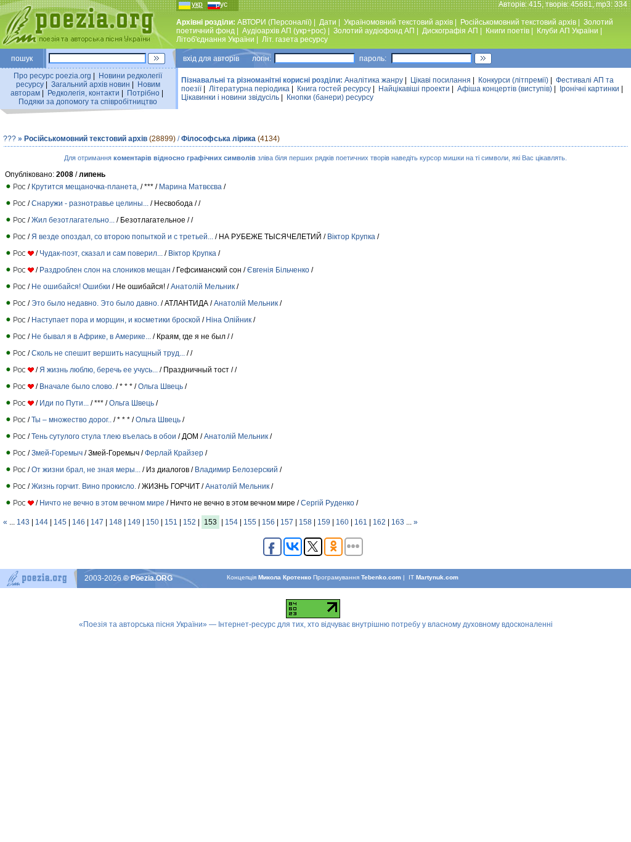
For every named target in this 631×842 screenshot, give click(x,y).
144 (41, 522)
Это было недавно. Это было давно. (95, 303)
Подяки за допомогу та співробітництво (87, 101)
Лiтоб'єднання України (215, 39)
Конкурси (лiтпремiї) (513, 80)
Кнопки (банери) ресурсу (330, 97)
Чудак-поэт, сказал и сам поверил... (101, 253)
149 (134, 522)
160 (342, 522)
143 (23, 522)
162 (379, 522)
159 (323, 522)
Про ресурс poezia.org (52, 76)
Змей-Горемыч (57, 453)
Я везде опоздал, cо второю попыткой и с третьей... (122, 236)
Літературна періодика (249, 88)
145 (60, 522)
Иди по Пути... (64, 403)
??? (9, 138)
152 (189, 522)
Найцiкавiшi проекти (414, 88)
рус (221, 4)
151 (171, 522)
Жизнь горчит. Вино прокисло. (83, 486)
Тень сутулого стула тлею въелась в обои (103, 436)
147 (97, 522)
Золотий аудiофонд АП (374, 31)
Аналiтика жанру (373, 80)
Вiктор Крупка (352, 236)
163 (397, 522)
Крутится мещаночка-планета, (85, 186)
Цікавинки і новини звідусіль (230, 97)
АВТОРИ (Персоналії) (274, 22)
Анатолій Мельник (204, 286)
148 (115, 522)
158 (305, 522)
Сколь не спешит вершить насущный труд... (108, 353)
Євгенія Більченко (278, 270)
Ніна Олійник (228, 320)
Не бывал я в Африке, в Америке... (91, 336)
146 (78, 522)
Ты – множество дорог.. (71, 419)
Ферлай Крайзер (174, 453)
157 (286, 522)
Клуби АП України (567, 31)
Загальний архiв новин (90, 84)
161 (360, 522)
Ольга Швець (160, 386)
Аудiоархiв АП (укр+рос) (284, 31)
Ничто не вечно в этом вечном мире (102, 503)
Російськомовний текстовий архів (518, 22)
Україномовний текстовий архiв (398, 22)
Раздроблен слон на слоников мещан (105, 270)
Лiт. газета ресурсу (295, 39)
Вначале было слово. (76, 386)
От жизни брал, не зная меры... (85, 469)
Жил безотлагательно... (73, 220)
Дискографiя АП (450, 31)
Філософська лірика (218, 138)
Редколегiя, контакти (83, 93)
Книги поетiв (507, 31)
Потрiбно (143, 93)
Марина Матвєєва (190, 186)
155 (249, 522)
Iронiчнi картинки (589, 88)
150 (152, 522)
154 (231, 522)
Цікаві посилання (440, 80)
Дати (327, 22)
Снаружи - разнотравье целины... (90, 203)
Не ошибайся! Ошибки (70, 286)
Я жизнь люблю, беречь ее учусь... (98, 370)
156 (268, 522)
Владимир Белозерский (236, 469)
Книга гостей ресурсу (334, 88)
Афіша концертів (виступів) (504, 88)
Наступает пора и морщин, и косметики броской (115, 320)
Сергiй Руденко (327, 503)
